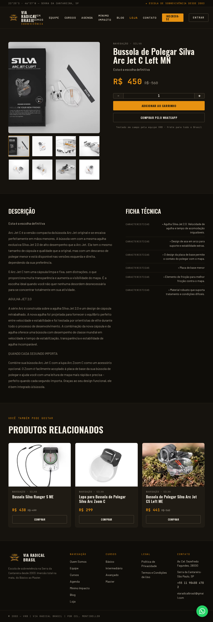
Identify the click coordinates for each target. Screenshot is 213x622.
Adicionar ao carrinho (159, 106)
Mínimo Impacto (104, 17)
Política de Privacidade (149, 564)
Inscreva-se (173, 17)
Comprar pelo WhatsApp (159, 117)
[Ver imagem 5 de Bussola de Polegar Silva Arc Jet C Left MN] (18, 169)
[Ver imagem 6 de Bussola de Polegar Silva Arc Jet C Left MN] (42, 169)
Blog (120, 17)
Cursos (70, 17)
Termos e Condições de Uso (154, 575)
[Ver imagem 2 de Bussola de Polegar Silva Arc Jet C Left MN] (42, 146)
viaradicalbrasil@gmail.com (190, 595)
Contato (150, 17)
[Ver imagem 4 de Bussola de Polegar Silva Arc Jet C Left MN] (89, 146)
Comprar (39, 519)
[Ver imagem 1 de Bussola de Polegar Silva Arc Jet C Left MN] (18, 146)
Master (110, 581)
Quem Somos (38, 17)
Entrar (198, 17)
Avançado (112, 575)
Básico (110, 561)
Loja (133, 17)
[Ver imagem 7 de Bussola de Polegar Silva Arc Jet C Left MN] (65, 169)
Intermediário (114, 568)
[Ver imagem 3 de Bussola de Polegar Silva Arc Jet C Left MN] (65, 146)
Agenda (87, 17)
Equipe (54, 17)
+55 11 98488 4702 (190, 585)
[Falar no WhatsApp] (202, 611)
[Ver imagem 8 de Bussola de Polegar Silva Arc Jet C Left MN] (89, 169)
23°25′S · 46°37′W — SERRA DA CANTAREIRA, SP (43, 3)
